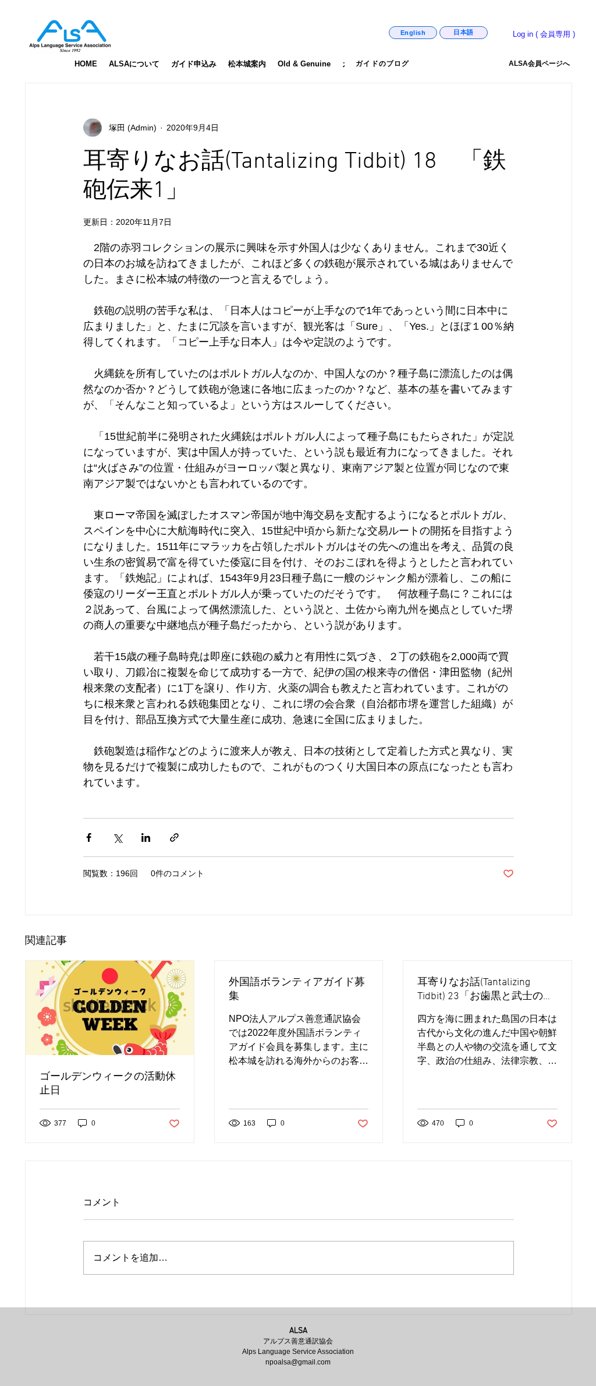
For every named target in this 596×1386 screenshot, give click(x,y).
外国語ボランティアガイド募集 (297, 989)
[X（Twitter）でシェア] (117, 837)
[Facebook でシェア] (88, 837)
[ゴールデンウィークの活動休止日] (110, 1008)
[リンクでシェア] (174, 837)
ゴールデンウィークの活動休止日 (108, 1084)
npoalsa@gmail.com (298, 1362)
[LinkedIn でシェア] (145, 837)
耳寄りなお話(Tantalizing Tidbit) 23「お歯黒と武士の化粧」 (485, 989)
